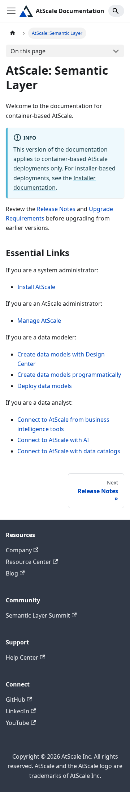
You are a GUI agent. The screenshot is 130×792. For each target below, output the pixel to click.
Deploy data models (44, 386)
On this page (28, 51)
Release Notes (56, 209)
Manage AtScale (39, 321)
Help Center (22, 657)
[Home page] (13, 33)
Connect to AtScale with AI (53, 440)
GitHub (15, 700)
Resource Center (28, 562)
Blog (12, 573)
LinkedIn (17, 711)
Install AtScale (36, 287)
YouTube (17, 723)
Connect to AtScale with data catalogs (68, 451)
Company (19, 550)
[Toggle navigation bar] (11, 10)
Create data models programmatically (69, 375)
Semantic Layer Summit (38, 615)
